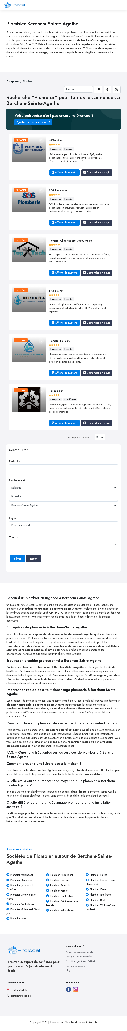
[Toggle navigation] (119, 5)
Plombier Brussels (60, 885)
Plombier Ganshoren (21, 880)
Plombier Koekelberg (22, 904)
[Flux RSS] (117, 89)
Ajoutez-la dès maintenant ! (33, 122)
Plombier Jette (18, 918)
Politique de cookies (75, 966)
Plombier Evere (98, 889)
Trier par (14, 537)
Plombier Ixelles (98, 875)
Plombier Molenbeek (21, 875)
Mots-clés (14, 461)
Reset (33, 559)
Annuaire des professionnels (79, 952)
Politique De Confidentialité (79, 956)
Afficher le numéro (66, 172)
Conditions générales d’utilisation (81, 961)
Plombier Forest (58, 891)
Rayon (13, 518)
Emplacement (17, 480)
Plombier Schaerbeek (62, 910)
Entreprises (12, 81)
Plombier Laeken (59, 880)
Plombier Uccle (98, 900)
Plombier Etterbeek (100, 895)
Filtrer (17, 559)
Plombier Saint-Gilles (61, 896)
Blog (68, 970)
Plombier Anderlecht (61, 875)
